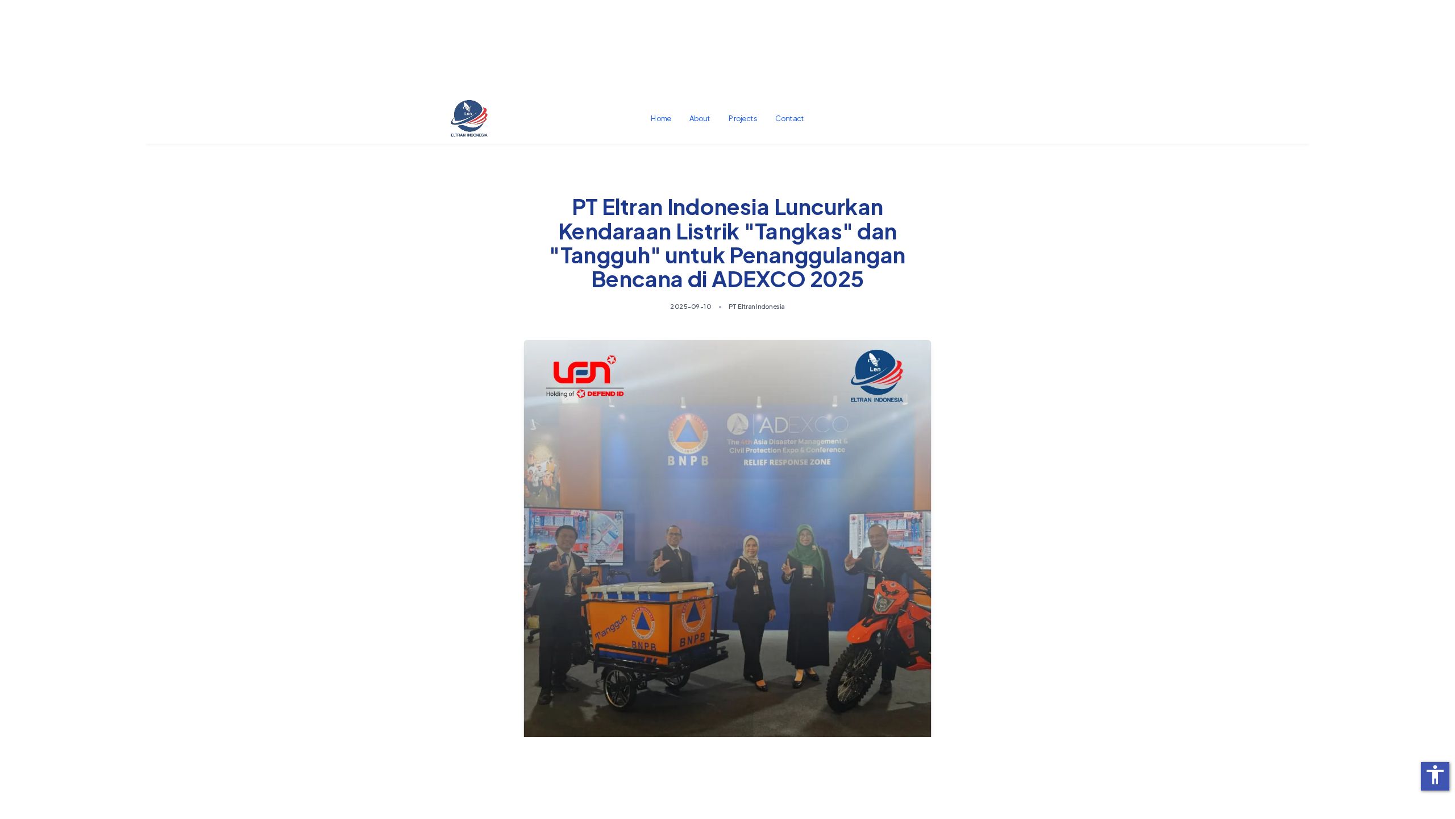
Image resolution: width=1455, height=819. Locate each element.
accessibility (1435, 774)
